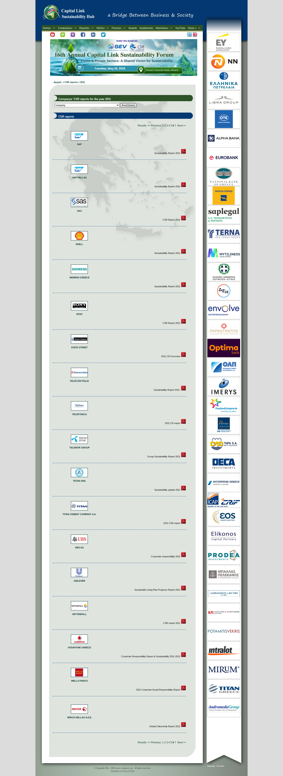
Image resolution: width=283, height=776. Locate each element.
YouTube (180, 28)
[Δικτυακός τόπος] (123, 75)
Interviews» (161, 28)
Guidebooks (146, 28)
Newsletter (49, 36)
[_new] (183, 153)
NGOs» (100, 28)
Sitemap (211, 766)
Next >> (181, 125)
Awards (132, 28)
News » (191, 28)
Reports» (84, 28)
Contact (220, 766)
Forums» (116, 28)
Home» (46, 28)
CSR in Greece (73, 13)
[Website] (223, 51)
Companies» (65, 28)
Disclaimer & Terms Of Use (122, 771)
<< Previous (154, 125)
